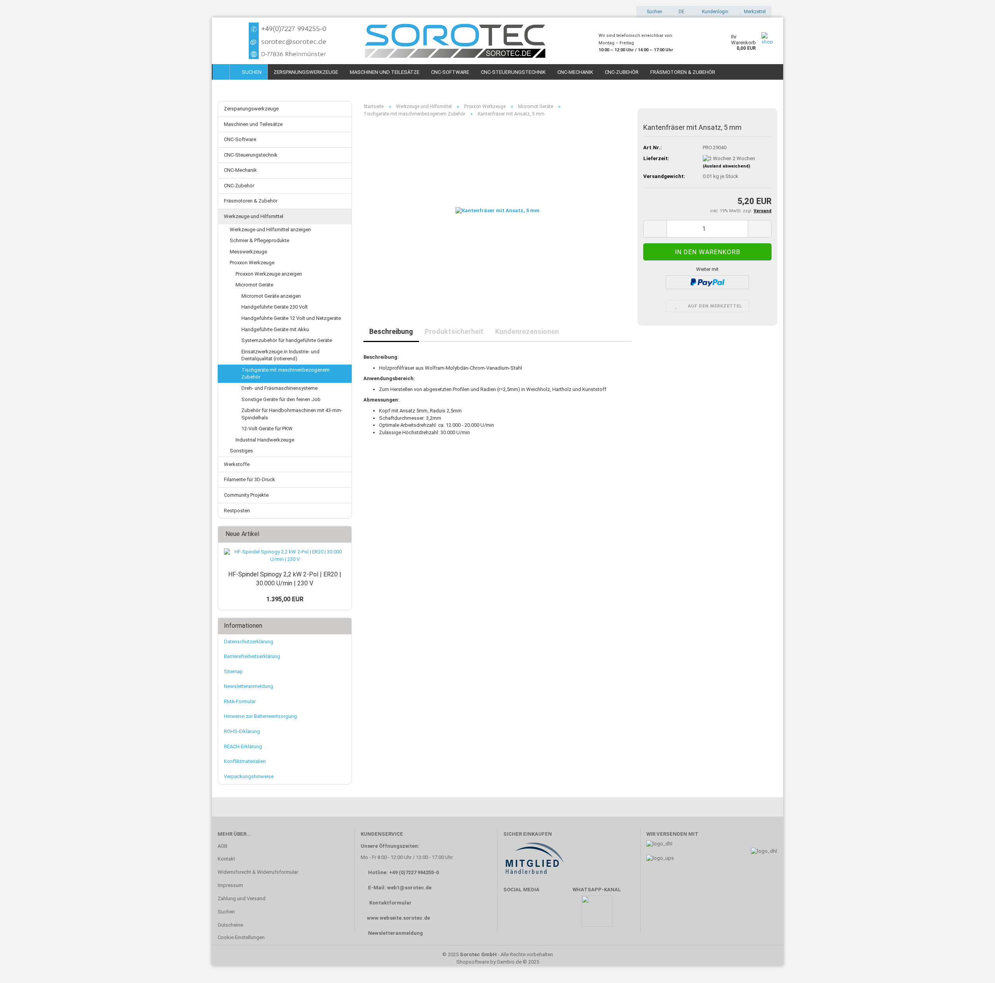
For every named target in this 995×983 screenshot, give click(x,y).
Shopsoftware (472, 962)
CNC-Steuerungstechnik (513, 72)
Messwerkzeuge (248, 252)
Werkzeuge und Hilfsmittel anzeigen (270, 229)
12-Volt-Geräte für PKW (267, 428)
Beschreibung (391, 331)
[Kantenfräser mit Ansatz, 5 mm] (497, 210)
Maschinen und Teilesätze (384, 72)
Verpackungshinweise (249, 776)
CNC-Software (450, 72)
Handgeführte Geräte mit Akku (275, 329)
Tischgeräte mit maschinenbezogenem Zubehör (285, 373)
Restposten (237, 510)
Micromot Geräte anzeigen (271, 296)
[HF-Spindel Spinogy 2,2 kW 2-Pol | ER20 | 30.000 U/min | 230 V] (285, 555)
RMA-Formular (240, 701)
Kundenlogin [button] (714, 11)
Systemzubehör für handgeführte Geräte (286, 340)
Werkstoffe (237, 464)
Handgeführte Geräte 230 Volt (274, 307)
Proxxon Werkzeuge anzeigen (269, 274)
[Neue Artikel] (343, 534)
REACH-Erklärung (243, 746)
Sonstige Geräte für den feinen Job (281, 399)
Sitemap (233, 671)
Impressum (230, 885)
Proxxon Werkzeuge (252, 262)
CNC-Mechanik (575, 72)
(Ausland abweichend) (726, 166)
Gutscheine (230, 925)
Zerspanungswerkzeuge (306, 72)
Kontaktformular (390, 903)
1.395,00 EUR (285, 599)
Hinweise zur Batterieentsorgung (260, 716)
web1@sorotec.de (409, 887)
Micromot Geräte (254, 285)
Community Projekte (246, 495)
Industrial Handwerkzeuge (265, 440)
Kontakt (226, 859)
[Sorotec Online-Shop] (402, 40)
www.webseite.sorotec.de (398, 918)
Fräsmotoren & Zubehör (682, 72)
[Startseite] (221, 72)
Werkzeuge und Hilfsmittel (253, 216)
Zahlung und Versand (241, 898)
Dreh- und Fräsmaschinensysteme (279, 388)
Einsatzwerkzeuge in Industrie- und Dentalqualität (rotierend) (280, 355)
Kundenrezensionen (527, 331)
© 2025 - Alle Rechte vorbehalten (497, 954)
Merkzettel (754, 11)
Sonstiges (241, 451)
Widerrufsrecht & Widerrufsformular (258, 872)
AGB (222, 846)
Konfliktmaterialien (245, 761)
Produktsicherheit (454, 331)
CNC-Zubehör (622, 72)
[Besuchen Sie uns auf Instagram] (559, 915)
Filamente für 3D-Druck (249, 479)
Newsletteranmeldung (248, 686)
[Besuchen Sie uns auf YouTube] (535, 915)
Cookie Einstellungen (241, 937)
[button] (679, 11)
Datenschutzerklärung (248, 641)
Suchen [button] (654, 11)
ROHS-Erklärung (242, 731)
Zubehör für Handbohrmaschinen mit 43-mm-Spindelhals (291, 414)
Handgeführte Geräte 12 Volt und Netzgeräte (291, 318)
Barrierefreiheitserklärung (252, 656)
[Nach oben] (973, 965)
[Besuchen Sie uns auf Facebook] (513, 915)
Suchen (250, 72)
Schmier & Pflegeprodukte (259, 240)
